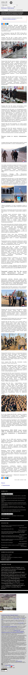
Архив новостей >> (5, 518)
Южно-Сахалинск (11, 587)
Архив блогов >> (5, 547)
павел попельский (23, 527)
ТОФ (17, 583)
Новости (3, 482)
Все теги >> (4, 588)
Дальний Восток (6, 574)
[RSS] (1, 611)
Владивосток (21, 569)
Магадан (10, 577)
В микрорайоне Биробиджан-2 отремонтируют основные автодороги (12, 515)
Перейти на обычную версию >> (9, 19)
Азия (2, 567)
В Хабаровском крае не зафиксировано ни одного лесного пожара (12, 506)
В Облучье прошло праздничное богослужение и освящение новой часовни (13, 502)
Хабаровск (8, 585)
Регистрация (4, 7)
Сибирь (15, 583)
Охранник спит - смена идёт (5, 556)
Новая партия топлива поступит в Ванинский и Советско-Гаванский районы (13, 509)
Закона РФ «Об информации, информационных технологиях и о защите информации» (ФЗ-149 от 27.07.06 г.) (12, 632)
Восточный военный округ (8, 570)
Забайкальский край (23, 574)
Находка (24, 577)
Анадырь (17, 567)
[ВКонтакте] (2, 24)
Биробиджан (5, 569)
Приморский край (13, 580)
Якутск (19, 587)
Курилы (6, 577)
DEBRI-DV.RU (12, 665)
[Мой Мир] (6, 24)
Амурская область (9, 567)
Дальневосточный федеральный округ (13, 572)
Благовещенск (13, 569)
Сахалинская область (7, 583)
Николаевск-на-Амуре (6, 578)
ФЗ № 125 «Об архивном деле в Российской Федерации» (9, 626)
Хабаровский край (17, 585)
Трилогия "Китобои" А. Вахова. (6, 554)
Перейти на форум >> (6, 559)
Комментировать (6, 485)
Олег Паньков (24, 546)
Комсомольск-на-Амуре (18, 575)
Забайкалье (17, 574)
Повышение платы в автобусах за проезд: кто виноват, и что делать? (12, 545)
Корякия (2, 577)
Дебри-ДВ (4, 2)
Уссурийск (3, 585)
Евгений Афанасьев (22, 530)
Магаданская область (18, 577)
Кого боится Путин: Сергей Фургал (7, 542)
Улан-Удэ (22, 583)
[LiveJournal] (7, 24)
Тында (19, 583)
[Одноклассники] (4, 24)
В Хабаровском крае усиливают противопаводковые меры (10, 511)
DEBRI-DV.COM (7, 665)
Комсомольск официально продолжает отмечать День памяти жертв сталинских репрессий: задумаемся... (12, 540)
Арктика (22, 567)
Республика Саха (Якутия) (12, 582)
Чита (24, 585)
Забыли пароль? (10, 7)
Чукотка (3, 587)
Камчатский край (6, 575)
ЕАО (13, 574)
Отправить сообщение (16, 618)
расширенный (20, 9)
